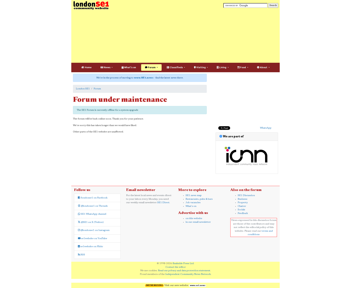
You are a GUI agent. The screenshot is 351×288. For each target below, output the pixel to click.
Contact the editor (175, 267)
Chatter (242, 206)
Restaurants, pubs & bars (199, 199)
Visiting (201, 67)
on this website (194, 218)
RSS (82, 255)
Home (88, 67)
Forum (151, 67)
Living (223, 67)
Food (242, 67)
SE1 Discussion (246, 195)
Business (242, 199)
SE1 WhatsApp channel (93, 214)
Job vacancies (193, 202)
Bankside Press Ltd (183, 263)
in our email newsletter (198, 222)
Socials (241, 209)
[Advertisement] (175, 36)
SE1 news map (194, 195)
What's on (130, 67)
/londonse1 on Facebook (93, 198)
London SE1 (83, 89)
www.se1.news (197, 286)
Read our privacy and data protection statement (184, 270)
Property (243, 202)
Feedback (243, 213)
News (107, 67)
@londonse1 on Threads (94, 206)
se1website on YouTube (94, 238)
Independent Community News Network (188, 274)
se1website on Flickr (91, 246)
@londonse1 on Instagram (95, 230)
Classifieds (176, 67)
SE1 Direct (163, 202)
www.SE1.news (143, 78)
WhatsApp (265, 128)
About (263, 67)
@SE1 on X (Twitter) (92, 222)
